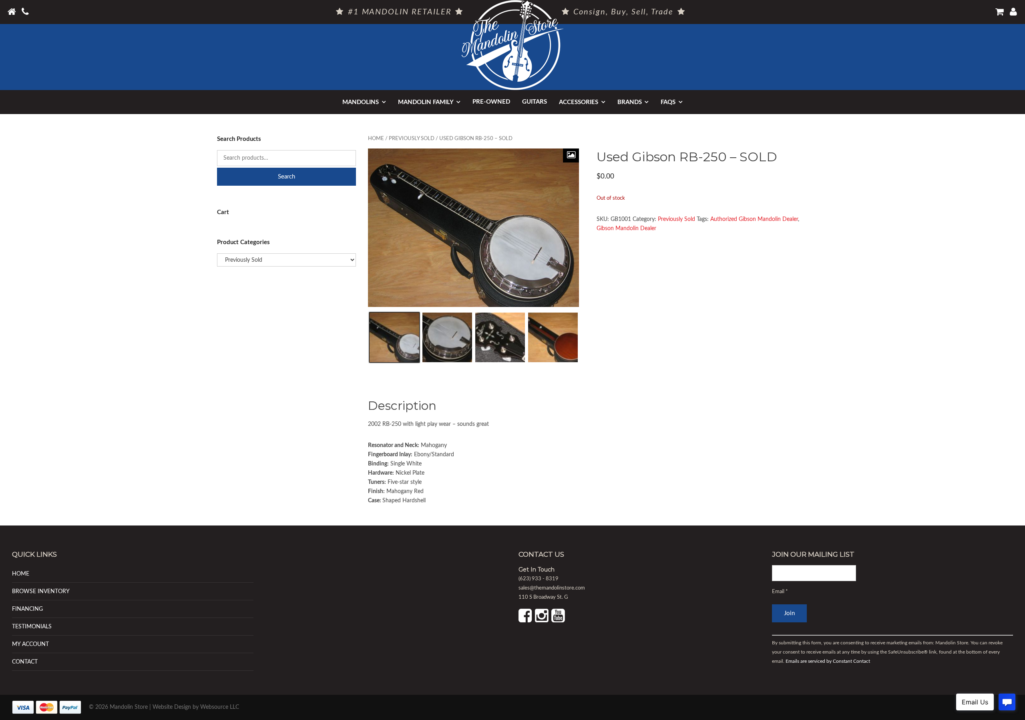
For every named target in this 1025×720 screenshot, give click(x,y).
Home (376, 138)
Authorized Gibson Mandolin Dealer (754, 219)
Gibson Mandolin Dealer (626, 228)
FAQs (668, 102)
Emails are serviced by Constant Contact (828, 661)
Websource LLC (219, 707)
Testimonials (32, 627)
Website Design (172, 707)
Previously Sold (411, 138)
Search (286, 177)
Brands (629, 102)
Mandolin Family (426, 102)
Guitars (534, 102)
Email (780, 591)
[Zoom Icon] (571, 155)
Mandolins (360, 102)
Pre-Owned (491, 102)
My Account (30, 644)
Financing (27, 609)
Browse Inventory (41, 591)
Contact (25, 662)
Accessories (578, 102)
